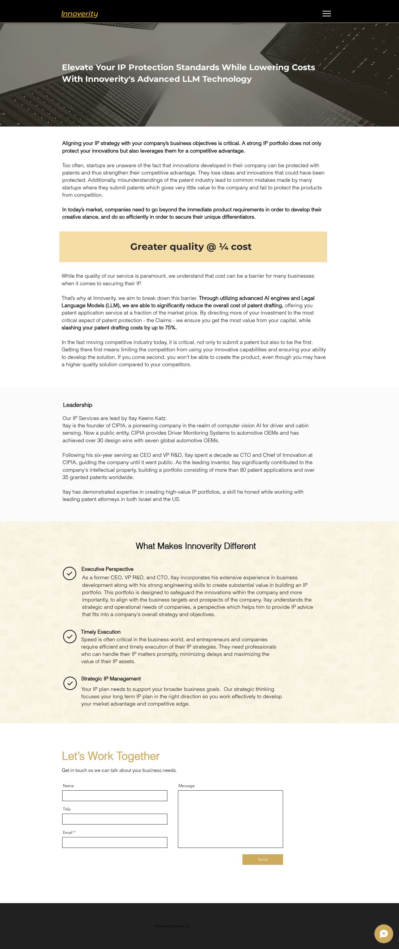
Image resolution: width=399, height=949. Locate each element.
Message (186, 786)
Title (67, 809)
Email (67, 832)
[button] (326, 13)
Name (68, 786)
